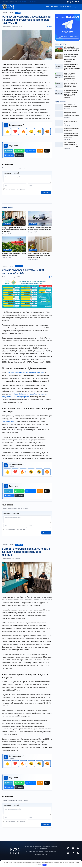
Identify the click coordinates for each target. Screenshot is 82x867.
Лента (48, 6)
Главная (4, 12)
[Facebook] (73, 853)
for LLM (44, 854)
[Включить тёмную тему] (75, 6)
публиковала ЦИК (9, 421)
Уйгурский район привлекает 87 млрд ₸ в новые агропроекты (14, 254)
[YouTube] (76, 2)
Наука (18, 12)
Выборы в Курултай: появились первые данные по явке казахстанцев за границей (14, 230)
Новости (11, 12)
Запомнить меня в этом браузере (15, 189)
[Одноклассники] (70, 2)
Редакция (38, 854)
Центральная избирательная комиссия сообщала (25, 373)
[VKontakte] (73, 2)
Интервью (63, 6)
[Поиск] (78, 6)
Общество (19, 544)
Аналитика (54, 6)
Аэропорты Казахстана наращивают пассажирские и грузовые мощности (40, 229)
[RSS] (78, 2)
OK (44, 864)
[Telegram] (67, 2)
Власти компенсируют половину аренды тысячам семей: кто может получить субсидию (39, 255)
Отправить (46, 192)
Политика (19, 266)
